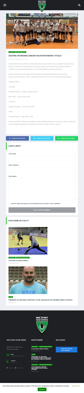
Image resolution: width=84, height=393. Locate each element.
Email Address (14, 165)
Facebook (11, 368)
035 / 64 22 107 (14, 362)
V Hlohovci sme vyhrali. (18, 261)
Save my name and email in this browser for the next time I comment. (36, 203)
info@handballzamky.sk (17, 356)
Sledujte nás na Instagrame (66, 349)
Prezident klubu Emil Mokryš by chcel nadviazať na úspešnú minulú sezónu (40, 300)
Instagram (20, 368)
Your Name (12, 154)
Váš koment (13, 176)
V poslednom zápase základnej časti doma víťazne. (39, 368)
